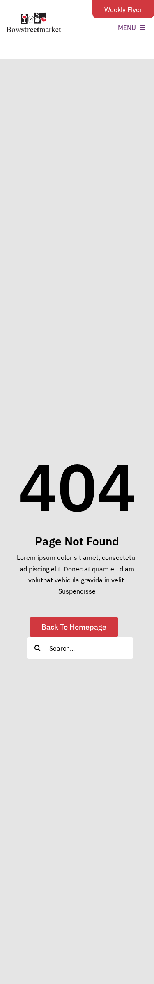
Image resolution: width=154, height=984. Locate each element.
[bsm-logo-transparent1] (33, 16)
